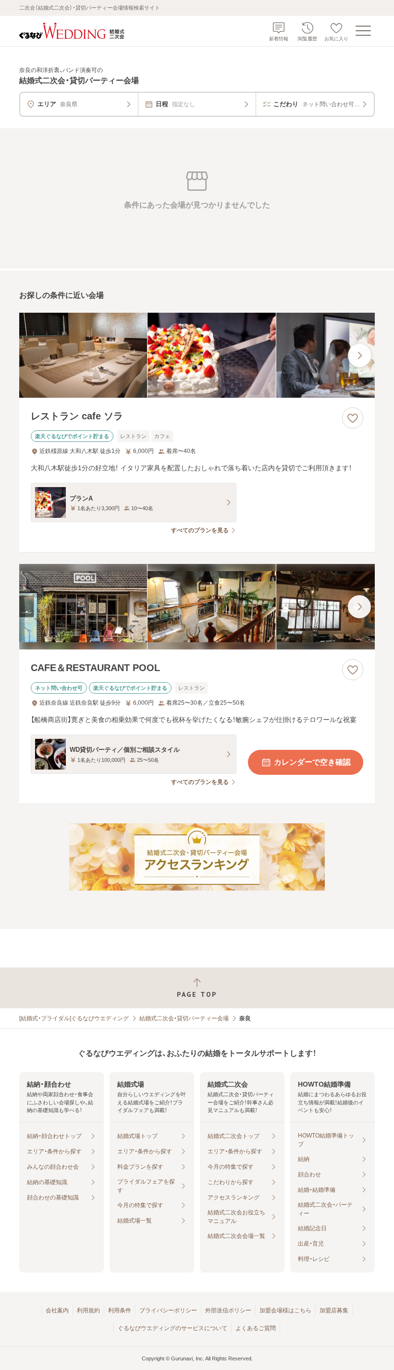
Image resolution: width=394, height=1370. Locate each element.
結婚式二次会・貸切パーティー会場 (184, 1018)
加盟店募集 (334, 1310)
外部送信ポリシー (228, 1310)
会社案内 (57, 1310)
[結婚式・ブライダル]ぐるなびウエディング (74, 1018)
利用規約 (88, 1310)
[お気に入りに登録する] (352, 417)
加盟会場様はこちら (285, 1310)
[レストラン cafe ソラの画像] (197, 355)
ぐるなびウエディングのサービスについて (172, 1328)
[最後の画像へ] (359, 355)
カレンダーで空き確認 (312, 762)
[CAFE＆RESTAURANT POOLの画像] (197, 606)
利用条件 (119, 1310)
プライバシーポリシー (168, 1310)
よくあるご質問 (255, 1328)
